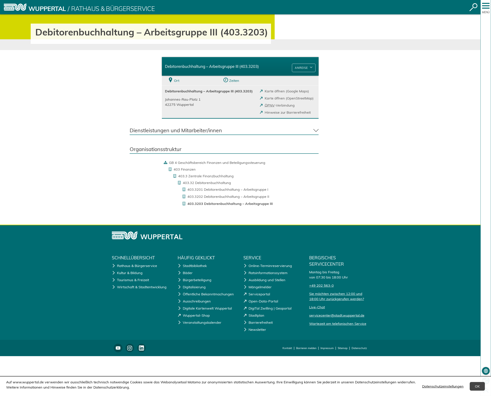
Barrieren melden (306, 348)
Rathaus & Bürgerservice (113, 8)
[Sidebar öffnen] (486, 6)
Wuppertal (47, 8)
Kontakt (287, 348)
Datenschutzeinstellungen (443, 386)
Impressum (327, 348)
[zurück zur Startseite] (15, 7)
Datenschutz (359, 348)
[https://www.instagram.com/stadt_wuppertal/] (130, 348)
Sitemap (343, 348)
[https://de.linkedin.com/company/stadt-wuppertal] (141, 348)
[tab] (188, 80)
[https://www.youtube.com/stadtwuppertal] (118, 348)
